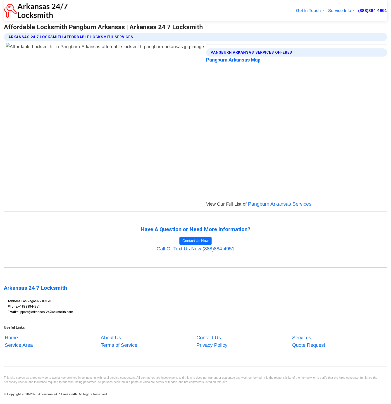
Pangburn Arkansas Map (233, 60)
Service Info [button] (339, 10)
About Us (111, 337)
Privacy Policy (211, 345)
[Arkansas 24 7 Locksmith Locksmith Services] (36, 10)
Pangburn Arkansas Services (279, 204)
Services (301, 337)
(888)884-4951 (372, 10)
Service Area (19, 345)
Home (11, 337)
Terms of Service (119, 345)
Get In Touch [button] (308, 10)
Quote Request (308, 345)
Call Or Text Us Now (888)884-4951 (195, 249)
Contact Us (208, 337)
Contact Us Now (195, 241)
